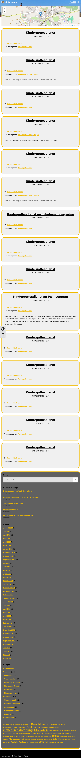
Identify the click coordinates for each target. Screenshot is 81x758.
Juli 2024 (6, 605)
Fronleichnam (33, 727)
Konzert (40, 733)
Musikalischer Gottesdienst (33, 736)
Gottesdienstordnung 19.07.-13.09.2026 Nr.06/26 (21, 497)
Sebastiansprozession (44, 739)
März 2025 (7, 577)
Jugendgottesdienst (56, 730)
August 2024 (8, 602)
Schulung (33, 739)
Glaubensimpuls (10, 700)
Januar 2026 (7, 549)
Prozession (27, 739)
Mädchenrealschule (46, 736)
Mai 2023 (6, 655)
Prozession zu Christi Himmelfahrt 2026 (18, 515)
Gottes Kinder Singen (12, 682)
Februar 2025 (8, 581)
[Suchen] (78, 2)
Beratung (27, 724)
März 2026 (7, 545)
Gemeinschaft (44, 727)
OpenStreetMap (69, 25)
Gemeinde (7, 672)
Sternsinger (66, 739)
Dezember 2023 (9, 630)
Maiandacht (68, 733)
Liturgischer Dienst (11, 686)
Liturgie (36, 74)
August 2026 (8, 528)
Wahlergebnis (6, 742)
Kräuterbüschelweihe (58, 733)
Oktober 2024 (8, 595)
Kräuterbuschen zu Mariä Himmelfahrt (17, 491)
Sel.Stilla (57, 739)
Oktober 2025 (8, 556)
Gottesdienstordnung (12, 703)
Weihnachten (24, 742)
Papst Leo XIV (71, 736)
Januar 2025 (7, 584)
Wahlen (73, 739)
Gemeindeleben (10, 679)
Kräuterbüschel (48, 733)
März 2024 (7, 619)
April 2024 (7, 616)
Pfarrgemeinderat (10, 693)
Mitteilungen (7, 696)
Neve (30, 752)
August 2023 (8, 644)
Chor (48, 724)
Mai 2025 (6, 570)
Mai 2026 (6, 538)
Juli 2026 (6, 531)
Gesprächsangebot (54, 727)
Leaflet (61, 25)
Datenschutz (16, 756)
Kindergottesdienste (24, 733)
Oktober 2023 (8, 637)
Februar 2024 (8, 623)
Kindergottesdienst (25, 47)
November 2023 (9, 634)
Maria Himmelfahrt (9, 736)
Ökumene (43, 742)
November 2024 (9, 591)
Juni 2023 (6, 651)
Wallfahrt (14, 742)
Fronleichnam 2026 (10, 509)
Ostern (56, 736)
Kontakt (26, 756)
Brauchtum (38, 724)
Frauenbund (9, 675)
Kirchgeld (33, 733)
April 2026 (7, 542)
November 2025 (9, 552)
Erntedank (61, 724)
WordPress (48, 752)
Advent (6, 724)
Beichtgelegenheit (19, 724)
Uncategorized (8, 717)
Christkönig (54, 724)
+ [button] (4, 8)
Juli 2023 (6, 648)
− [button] (4, 11)
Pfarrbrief (7, 714)
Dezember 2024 (9, 588)
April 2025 (7, 574)
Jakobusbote (9, 707)
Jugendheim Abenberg (70, 730)
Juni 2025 (6, 567)
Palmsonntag (63, 736)
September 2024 (9, 598)
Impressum (6, 756)
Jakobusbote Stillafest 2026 (13, 503)
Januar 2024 (7, 627)
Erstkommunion (10, 727)
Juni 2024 (6, 609)
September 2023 (9, 641)
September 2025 (9, 559)
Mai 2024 (6, 612)
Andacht (12, 724)
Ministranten (9, 689)
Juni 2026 (6, 535)
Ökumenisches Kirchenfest (56, 742)
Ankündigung (8, 668)
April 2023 (7, 658)
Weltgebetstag (34, 742)
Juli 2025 (6, 563)
